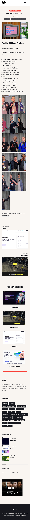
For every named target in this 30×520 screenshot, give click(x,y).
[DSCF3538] (6, 104)
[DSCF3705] (22, 162)
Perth (4, 420)
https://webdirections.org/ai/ (10, 48)
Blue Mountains (21, 406)
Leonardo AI (14, 307)
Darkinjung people (21, 515)
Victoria (18, 423)
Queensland (11, 420)
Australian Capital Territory (9, 406)
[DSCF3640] (14, 142)
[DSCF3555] (14, 104)
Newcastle (24, 414)
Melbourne (5, 414)
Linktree (12, 457)
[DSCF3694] (6, 162)
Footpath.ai (24, 255)
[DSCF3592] (14, 123)
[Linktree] (5, 458)
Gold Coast (11, 411)
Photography (13, 10)
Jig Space (12, 449)
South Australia (20, 420)
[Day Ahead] (5, 441)
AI (19, 10)
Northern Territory (7, 417)
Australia (7, 18)
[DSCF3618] (22, 123)
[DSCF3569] (22, 104)
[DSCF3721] (6, 181)
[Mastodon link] (16, 509)
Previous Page (5, 226)
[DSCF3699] (14, 162)
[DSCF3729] (14, 181)
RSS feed (15, 473)
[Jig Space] (5, 449)
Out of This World (18, 417)
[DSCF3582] (6, 123)
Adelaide (5, 403)
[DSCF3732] (22, 181)
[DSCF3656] (22, 142)
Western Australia (7, 425)
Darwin (4, 411)
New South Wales (15, 18)
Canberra (12, 409)
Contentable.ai (14, 366)
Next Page (25, 253)
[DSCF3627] (6, 142)
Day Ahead (13, 441)
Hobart (18, 411)
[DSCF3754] (6, 200)
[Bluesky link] (13, 509)
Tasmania (11, 423)
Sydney (24, 18)
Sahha (4, 228)
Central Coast (20, 409)
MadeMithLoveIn (13, 513)
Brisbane (5, 409)
